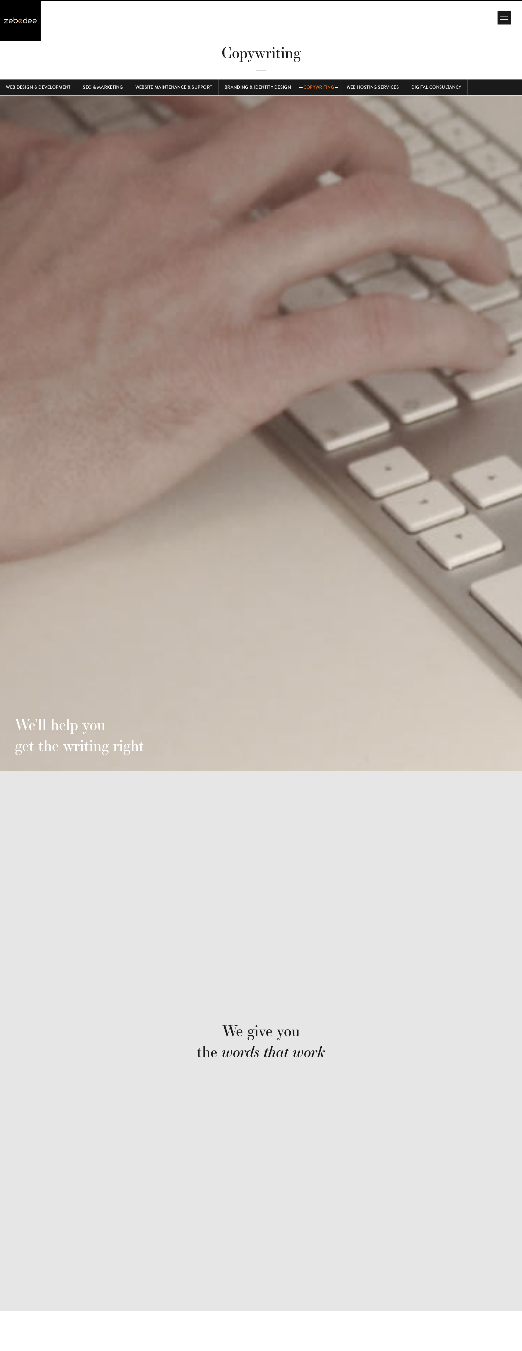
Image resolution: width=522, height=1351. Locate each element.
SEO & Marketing (103, 87)
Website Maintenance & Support (173, 87)
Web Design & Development (38, 87)
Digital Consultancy (436, 87)
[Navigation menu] (504, 17)
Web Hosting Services (373, 87)
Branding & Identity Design (258, 87)
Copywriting (318, 87)
